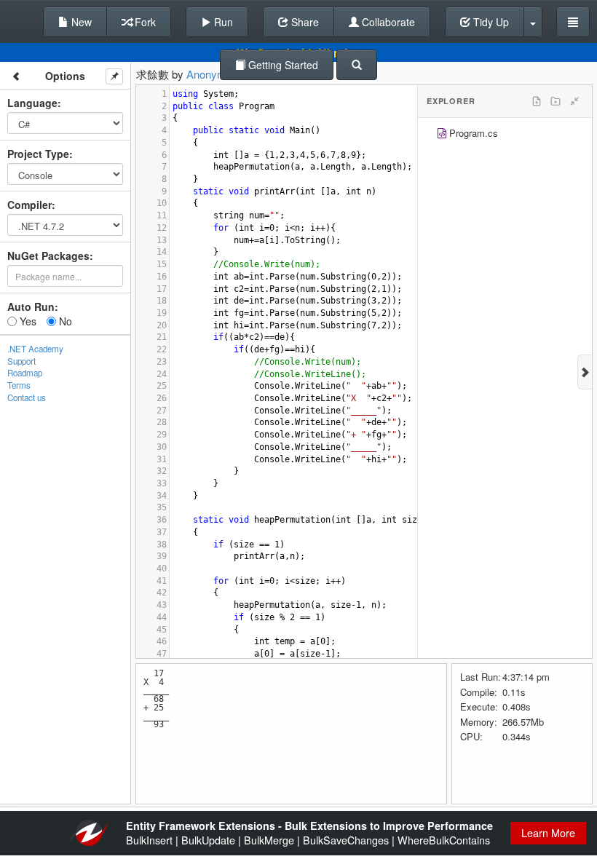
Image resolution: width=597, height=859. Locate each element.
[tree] (505, 135)
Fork (144, 22)
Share (303, 22)
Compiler (29, 204)
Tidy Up (489, 22)
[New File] (536, 101)
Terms (19, 385)
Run (222, 22)
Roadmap (24, 373)
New (80, 22)
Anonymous (215, 74)
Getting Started (281, 65)
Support (21, 361)
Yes (26, 321)
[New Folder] (555, 101)
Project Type (38, 153)
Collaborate (387, 22)
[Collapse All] (574, 101)
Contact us (26, 397)
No (64, 321)
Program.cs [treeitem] (473, 133)
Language (32, 102)
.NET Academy (35, 349)
